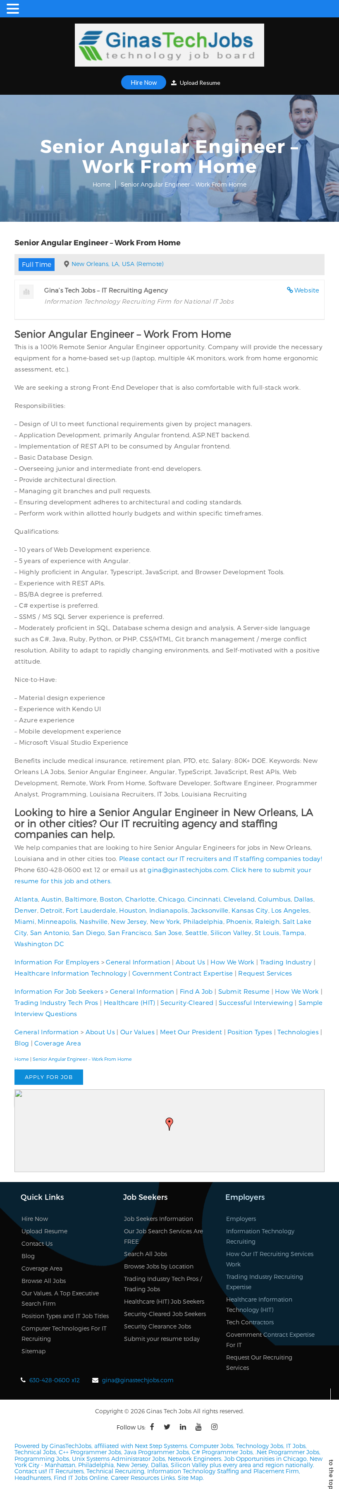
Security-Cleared (186, 1002)
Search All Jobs (145, 1253)
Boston (111, 899)
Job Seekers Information (158, 1218)
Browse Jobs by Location (158, 1266)
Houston (132, 910)
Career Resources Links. (142, 1477)
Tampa (293, 932)
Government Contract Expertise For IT (270, 1339)
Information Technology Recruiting (260, 1236)
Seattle (196, 932)
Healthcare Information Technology (70, 973)
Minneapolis (57, 921)
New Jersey (129, 921)
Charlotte (140, 899)
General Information (138, 962)
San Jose (168, 932)
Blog (21, 1043)
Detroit (51, 910)
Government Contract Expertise (182, 973)
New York (165, 921)
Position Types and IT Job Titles (65, 1315)
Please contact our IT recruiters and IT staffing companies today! (220, 858)
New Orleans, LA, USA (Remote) (118, 263)
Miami (24, 921)
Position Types (249, 1032)
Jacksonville (210, 910)
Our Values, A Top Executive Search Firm (60, 1298)
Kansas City (250, 910)
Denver (25, 910)
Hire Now (144, 82)
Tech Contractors (250, 1322)
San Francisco (129, 932)
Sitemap (33, 1351)
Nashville (93, 921)
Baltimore (81, 899)
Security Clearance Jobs (157, 1326)
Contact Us (37, 1243)
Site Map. (191, 1477)
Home (101, 184)
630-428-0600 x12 (54, 1379)
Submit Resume (244, 991)
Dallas (303, 899)
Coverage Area (57, 1043)
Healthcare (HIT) (129, 1002)
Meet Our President (191, 1032)
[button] (169, 1124)
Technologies (298, 1032)
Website (307, 290)
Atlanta (26, 899)
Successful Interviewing (256, 1002)
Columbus (274, 899)
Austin (51, 899)
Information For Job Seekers (58, 991)
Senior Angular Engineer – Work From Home (82, 1059)
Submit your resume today (162, 1338)
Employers (241, 1218)
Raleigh (267, 921)
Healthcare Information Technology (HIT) (259, 1304)
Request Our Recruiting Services (259, 1362)
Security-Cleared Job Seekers (165, 1313)
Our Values (137, 1032)
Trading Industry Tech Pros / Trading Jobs (163, 1283)
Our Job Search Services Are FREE (163, 1236)
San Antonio (49, 932)
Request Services (265, 973)
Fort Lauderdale (91, 910)
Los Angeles (290, 910)
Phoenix (239, 921)
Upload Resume (199, 82)
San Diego (88, 932)
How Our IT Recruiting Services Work (269, 1259)
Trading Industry (286, 962)
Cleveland (239, 899)
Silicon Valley (230, 932)
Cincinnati (204, 899)
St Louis (267, 932)
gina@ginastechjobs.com (188, 869)
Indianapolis (168, 910)
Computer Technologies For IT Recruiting (64, 1333)
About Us (190, 962)
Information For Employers (57, 962)
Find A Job (196, 991)
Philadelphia (203, 921)
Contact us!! (30, 1471)
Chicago (171, 899)
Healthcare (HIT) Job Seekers (164, 1301)
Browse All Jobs (43, 1280)
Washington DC (39, 943)
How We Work (232, 962)
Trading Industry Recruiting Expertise (264, 1281)
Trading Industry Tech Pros (56, 1002)
